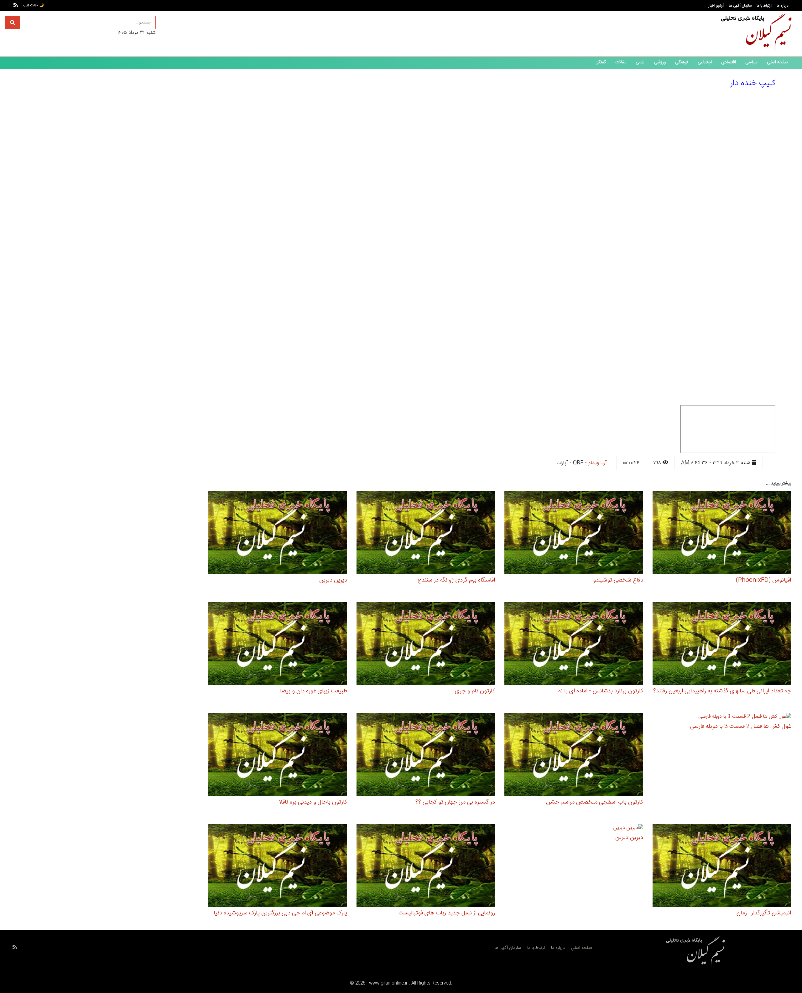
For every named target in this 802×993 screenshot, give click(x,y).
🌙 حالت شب (33, 5)
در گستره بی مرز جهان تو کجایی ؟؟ (455, 802)
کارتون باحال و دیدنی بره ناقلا (313, 802)
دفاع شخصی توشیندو (618, 580)
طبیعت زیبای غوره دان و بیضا (313, 691)
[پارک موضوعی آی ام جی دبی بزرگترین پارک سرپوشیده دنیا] (277, 866)
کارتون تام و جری (475, 691)
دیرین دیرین (333, 580)
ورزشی (660, 62)
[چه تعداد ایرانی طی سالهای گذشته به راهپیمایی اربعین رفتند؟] (722, 644)
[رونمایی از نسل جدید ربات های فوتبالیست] (426, 866)
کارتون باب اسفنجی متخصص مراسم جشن (594, 802)
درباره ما (783, 6)
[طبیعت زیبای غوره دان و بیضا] (277, 644)
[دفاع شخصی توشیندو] (573, 534)
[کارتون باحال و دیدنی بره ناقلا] (277, 756)
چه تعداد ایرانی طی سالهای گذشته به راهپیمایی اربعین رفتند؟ (722, 691)
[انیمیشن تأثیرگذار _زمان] (722, 866)
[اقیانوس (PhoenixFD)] (722, 534)
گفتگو (601, 62)
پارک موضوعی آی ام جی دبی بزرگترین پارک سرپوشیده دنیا (280, 913)
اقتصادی (728, 62)
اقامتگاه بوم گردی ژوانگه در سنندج (456, 580)
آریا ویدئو (597, 463)
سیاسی (751, 62)
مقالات (620, 62)
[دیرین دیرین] (277, 534)
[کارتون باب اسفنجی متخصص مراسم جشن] (573, 756)
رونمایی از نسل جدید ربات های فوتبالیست (446, 913)
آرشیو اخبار (716, 6)
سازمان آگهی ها (740, 6)
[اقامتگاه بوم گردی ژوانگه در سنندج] (426, 534)
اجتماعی (705, 62)
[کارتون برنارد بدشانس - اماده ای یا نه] (573, 644)
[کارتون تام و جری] (426, 644)
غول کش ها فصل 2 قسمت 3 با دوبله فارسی (740, 726)
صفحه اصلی (777, 62)
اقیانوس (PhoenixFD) (763, 580)
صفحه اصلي (581, 948)
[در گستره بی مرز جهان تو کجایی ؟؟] (426, 756)
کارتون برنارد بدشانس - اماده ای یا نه (600, 691)
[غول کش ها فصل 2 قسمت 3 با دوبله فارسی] (744, 718)
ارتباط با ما (764, 6)
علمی (640, 62)
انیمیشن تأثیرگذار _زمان (764, 913)
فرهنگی (681, 62)
